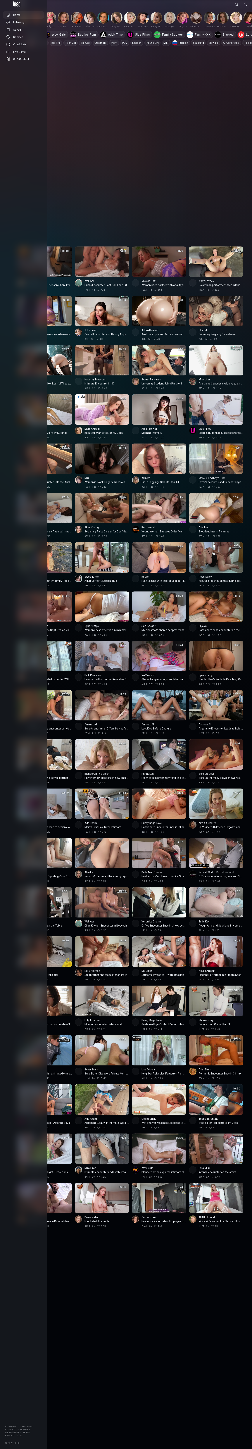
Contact (10, 1429)
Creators (24, 1429)
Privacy (10, 1435)
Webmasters (13, 1432)
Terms (26, 1432)
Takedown (26, 1426)
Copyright (11, 1426)
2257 (20, 1435)
